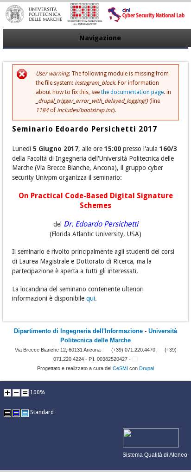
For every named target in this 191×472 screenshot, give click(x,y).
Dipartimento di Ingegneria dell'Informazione (78, 330)
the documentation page (132, 92)
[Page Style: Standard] (25, 413)
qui (90, 298)
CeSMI (120, 368)
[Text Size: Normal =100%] (25, 392)
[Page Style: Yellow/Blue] (16, 413)
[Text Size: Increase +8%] (7, 392)
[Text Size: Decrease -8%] (16, 392)
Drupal (146, 368)
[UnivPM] (95, 23)
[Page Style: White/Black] (7, 413)
